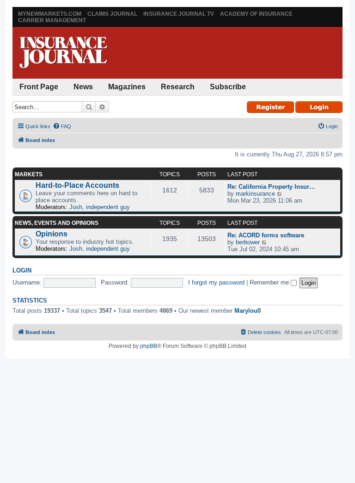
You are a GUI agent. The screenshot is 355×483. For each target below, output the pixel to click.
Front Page (38, 87)
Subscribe (228, 87)
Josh (75, 207)
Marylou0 (247, 310)
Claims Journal (112, 14)
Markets (29, 174)
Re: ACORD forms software (265, 235)
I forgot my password (216, 282)
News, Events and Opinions (56, 223)
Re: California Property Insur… (271, 186)
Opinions (51, 234)
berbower (248, 242)
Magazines (127, 87)
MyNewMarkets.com (49, 14)
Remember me (270, 282)
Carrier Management (52, 20)
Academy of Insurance (256, 14)
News (83, 87)
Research (178, 87)
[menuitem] (62, 126)
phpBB (148, 346)
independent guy (108, 207)
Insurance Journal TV (178, 14)
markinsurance (255, 193)
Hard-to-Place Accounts (77, 185)
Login (21, 270)
